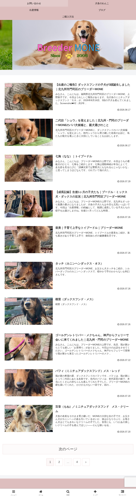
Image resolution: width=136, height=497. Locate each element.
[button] (126, 444)
